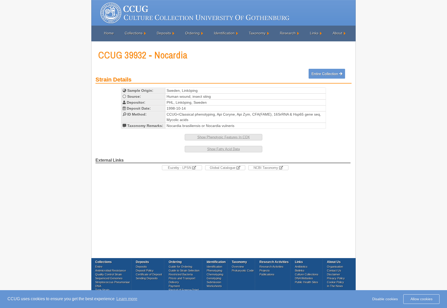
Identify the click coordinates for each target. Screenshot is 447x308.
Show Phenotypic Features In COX (223, 137)
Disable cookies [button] (385, 299)
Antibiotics (301, 266)
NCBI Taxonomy (266, 168)
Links (314, 33)
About (337, 33)
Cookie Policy (335, 282)
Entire (98, 266)
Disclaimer (333, 274)
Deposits (164, 33)
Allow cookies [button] (422, 299)
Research (288, 33)
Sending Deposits (147, 278)
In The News (335, 286)
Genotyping (214, 278)
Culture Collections (306, 274)
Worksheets (214, 286)
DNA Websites (304, 278)
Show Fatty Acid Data (223, 149)
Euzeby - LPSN (180, 168)
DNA (98, 286)
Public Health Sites (306, 282)
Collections (134, 33)
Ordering (192, 33)
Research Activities (271, 266)
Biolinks (299, 270)
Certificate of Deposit (149, 274)
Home (109, 33)
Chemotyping (215, 274)
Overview (238, 266)
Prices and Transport (182, 278)
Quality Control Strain (108, 274)
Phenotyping (214, 270)
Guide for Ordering (180, 266)
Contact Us (334, 270)
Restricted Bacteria (181, 274)
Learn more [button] (126, 299)
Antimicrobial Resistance (110, 270)
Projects (264, 270)
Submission (214, 282)
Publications (266, 274)
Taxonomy (257, 33)
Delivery (174, 282)
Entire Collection (325, 74)
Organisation (335, 266)
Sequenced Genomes (109, 278)
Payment (174, 286)
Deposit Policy (145, 270)
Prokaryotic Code (243, 270)
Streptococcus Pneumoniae (112, 282)
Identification (224, 33)
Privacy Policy (336, 278)
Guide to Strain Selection (184, 270)
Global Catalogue (223, 168)
